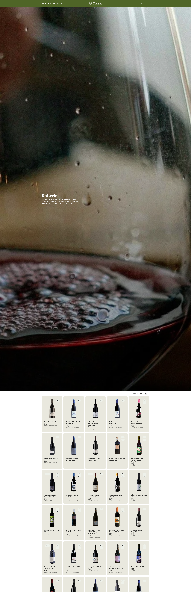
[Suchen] (141, 3)
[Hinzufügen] (57, 416)
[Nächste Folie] (58, 408)
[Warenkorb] (148, 3)
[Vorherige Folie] (45, 408)
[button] (140, 393)
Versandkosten (54, 425)
